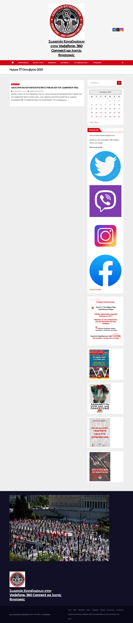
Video (74, 610)
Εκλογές (102, 610)
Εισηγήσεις (95, 610)
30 (114, 116)
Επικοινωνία (110, 610)
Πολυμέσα (65, 63)
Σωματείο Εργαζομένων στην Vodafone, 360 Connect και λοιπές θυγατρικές (35, 595)
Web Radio (81, 610)
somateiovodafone (36, 91)
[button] (122, 62)
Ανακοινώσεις (23, 63)
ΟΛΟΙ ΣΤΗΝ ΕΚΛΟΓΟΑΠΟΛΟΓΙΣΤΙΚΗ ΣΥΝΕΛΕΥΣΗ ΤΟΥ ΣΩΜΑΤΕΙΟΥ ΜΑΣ (44, 87)
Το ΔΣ (69, 619)
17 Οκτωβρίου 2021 (19, 91)
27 (101, 116)
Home (69, 610)
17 (119, 109)
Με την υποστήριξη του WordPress (20, 614)
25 (92, 116)
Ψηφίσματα (52, 63)
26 (96, 116)
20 (101, 112)
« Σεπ (91, 122)
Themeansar (46, 614)
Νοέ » (97, 122)
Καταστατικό (119, 610)
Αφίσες (88, 610)
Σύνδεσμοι (97, 63)
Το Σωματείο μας (81, 63)
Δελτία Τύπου (38, 63)
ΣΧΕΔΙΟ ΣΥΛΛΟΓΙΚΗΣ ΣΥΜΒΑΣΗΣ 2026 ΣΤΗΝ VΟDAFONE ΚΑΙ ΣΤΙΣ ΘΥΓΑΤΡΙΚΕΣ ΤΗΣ (93, 614)
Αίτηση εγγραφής (95, 289)
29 (110, 116)
